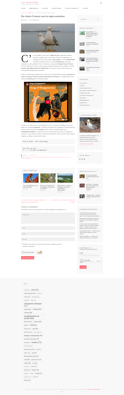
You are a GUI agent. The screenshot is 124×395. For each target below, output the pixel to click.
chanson (27, 309)
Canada (26, 300)
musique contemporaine (33, 335)
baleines (27, 296)
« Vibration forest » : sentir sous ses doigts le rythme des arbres (93, 196)
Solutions (45, 8)
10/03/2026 (60, 191)
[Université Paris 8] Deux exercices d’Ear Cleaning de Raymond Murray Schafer (92, 60)
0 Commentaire (35, 20)
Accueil (23, 8)
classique (37, 309)
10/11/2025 (26, 188)
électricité (35, 376)
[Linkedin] (84, 159)
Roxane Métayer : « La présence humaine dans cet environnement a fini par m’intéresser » (92, 34)
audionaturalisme (30, 157)
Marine (81, 236)
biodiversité (45, 157)
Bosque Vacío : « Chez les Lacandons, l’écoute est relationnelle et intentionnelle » (64, 188)
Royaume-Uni (36, 359)
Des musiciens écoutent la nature (87, 90)
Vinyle (26, 373)
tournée (27, 370)
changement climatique (33, 305)
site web (27, 150)
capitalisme (33, 300)
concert (28, 313)
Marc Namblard (37, 332)
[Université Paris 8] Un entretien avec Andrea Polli (92, 43)
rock (27, 359)
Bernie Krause (35, 296)
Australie (38, 157)
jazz (35, 328)
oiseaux (63, 157)
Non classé (82, 97)
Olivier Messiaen (28, 345)
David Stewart (53, 157)
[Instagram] (82, 159)
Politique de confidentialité (93, 389)
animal (34, 290)
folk (26, 325)
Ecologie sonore (56, 8)
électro (27, 380)
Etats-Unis (28, 321)
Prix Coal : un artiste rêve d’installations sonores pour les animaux (47, 187)
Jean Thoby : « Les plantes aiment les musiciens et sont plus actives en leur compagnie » (92, 186)
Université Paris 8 (84, 105)
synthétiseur (34, 366)
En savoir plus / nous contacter (86, 143)
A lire (81, 85)
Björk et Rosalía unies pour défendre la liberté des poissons (89, 220)
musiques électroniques (31, 339)
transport (35, 370)
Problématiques (33, 8)
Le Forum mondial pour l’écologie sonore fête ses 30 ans (92, 176)
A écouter (85, 8)
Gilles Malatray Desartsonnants (87, 213)
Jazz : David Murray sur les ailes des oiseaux (30, 186)
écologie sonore (27, 376)
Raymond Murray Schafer (31, 356)
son (35, 363)
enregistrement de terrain (31, 317)
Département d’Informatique (86, 218)
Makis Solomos (28, 332)
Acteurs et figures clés (72, 8)
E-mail (81, 253)
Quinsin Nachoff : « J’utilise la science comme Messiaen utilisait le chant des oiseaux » (89, 227)
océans (26, 342)
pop (34, 352)
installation (27, 328)
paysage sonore (29, 349)
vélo (31, 373)
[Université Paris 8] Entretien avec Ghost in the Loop (92, 51)
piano (38, 349)
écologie (38, 373)
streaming (26, 366)
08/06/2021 (43, 190)
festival (37, 321)
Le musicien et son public (85, 95)
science (27, 363)
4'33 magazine (30, 2)
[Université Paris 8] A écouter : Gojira (93, 68)
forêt (58, 157)
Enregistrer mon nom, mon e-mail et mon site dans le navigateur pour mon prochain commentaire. (42, 245)
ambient (26, 290)
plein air (27, 352)
